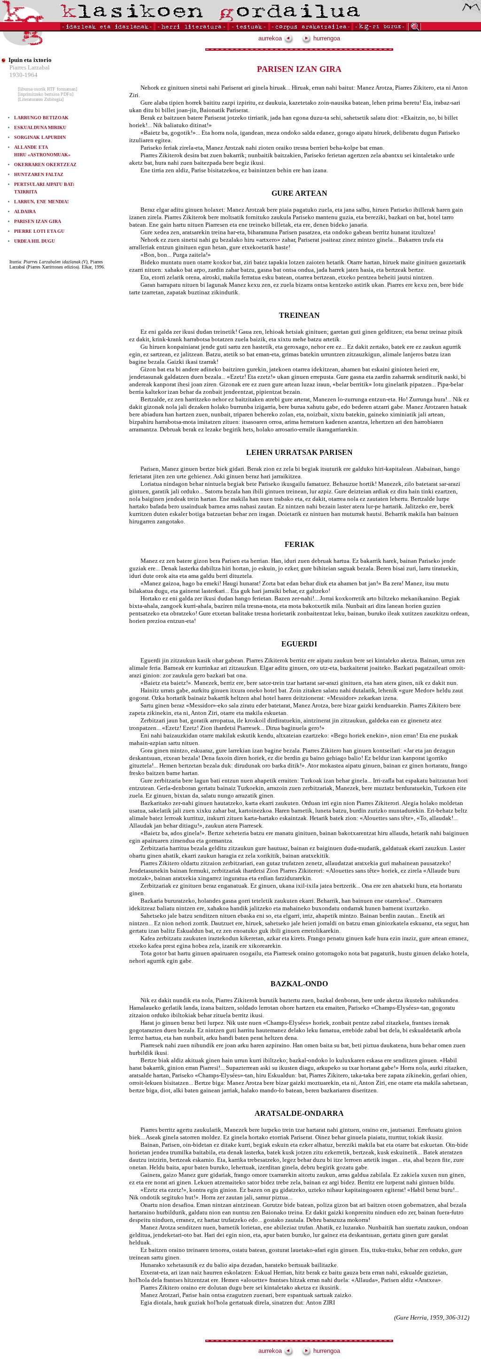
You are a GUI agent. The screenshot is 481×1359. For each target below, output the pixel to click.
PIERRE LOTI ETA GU (39, 231)
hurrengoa (325, 38)
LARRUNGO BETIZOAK (41, 117)
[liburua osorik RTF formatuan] (47, 89)
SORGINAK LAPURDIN (40, 137)
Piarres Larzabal (29, 67)
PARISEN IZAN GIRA (37, 221)
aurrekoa (271, 38)
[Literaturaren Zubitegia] (40, 99)
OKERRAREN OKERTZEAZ (45, 164)
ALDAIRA (25, 211)
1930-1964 (23, 74)
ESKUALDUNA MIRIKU (40, 127)
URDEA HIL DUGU (34, 241)
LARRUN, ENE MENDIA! (41, 201)
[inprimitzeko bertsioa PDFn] (45, 94)
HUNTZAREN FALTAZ (38, 174)
